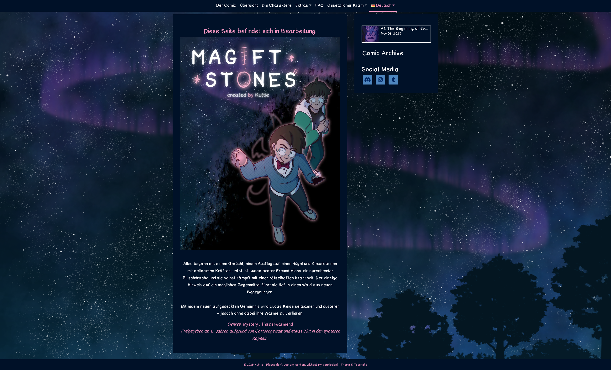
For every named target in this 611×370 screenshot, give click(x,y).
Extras (301, 5)
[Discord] (367, 80)
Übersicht (249, 5)
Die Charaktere (277, 5)
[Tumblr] (393, 80)
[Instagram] (380, 80)
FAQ (319, 5)
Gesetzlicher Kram (345, 5)
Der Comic (226, 5)
